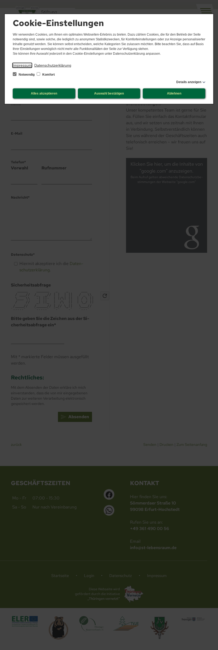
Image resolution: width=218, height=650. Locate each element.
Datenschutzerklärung (52, 65)
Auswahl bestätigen (109, 93)
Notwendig (26, 74)
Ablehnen (174, 93)
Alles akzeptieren (44, 93)
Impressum (22, 65)
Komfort (48, 74)
